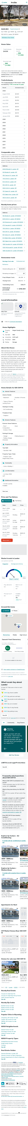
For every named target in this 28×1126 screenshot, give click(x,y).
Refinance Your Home (8, 37)
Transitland (20, 1062)
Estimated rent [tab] (20, 261)
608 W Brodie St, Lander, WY (11, 169)
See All (5, 715)
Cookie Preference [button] (4, 1095)
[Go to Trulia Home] (14, 2)
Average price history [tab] (17, 564)
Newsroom (7, 1091)
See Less (6, 491)
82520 (14, 374)
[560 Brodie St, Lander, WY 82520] (10, 967)
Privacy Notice (16, 1093)
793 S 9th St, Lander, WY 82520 (11, 228)
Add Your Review (14, 755)
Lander (4, 800)
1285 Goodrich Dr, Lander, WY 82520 (13, 250)
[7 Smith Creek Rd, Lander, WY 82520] (10, 851)
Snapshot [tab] (5, 564)
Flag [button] (22, 748)
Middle (15, 635)
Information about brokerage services (11, 1076)
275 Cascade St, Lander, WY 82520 (12, 225)
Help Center (6, 1115)
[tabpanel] (14, 281)
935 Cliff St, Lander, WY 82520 (11, 231)
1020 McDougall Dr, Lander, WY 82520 (13, 247)
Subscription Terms (5, 1093)
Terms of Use (21, 1091)
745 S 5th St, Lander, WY (9, 178)
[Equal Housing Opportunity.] (19, 1113)
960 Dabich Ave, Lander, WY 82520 (12, 241)
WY (6, 987)
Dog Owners (21, 722)
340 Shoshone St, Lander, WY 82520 (13, 222)
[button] (26, 2)
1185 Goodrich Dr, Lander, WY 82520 (13, 244)
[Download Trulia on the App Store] (10, 1083)
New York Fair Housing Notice (7, 1075)
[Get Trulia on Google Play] (21, 1083)
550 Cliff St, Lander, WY (9, 185)
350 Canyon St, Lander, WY (10, 175)
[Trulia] (2, 1083)
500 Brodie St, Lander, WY (10, 172)
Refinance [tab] (5, 264)
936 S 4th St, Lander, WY (10, 188)
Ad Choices (21, 1093)
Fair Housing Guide (21, 1089)
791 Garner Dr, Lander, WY (10, 191)
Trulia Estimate (8, 82)
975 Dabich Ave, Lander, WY (10, 194)
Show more (6, 540)
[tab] (6, 500)
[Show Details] (24, 91)
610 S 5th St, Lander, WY (9, 182)
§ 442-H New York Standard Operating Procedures (11, 1073)
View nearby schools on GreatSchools (14, 669)
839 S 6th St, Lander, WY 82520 (11, 219)
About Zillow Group (12, 1089)
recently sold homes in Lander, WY (11, 812)
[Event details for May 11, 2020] (24, 509)
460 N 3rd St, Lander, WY (10, 197)
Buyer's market (14, 579)
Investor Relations (14, 1091)
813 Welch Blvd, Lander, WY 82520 (12, 238)
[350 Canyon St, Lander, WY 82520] (10, 941)
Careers (2, 1091)
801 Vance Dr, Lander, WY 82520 (12, 235)
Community (10, 722)
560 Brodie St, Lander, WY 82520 (12, 216)
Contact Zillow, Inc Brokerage (8, 1080)
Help (11, 1093)
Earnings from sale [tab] (8, 261)
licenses (18, 1070)
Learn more (10, 676)
